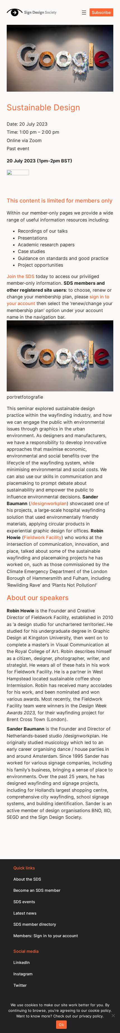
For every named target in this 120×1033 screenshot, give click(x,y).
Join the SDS (20, 276)
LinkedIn (21, 962)
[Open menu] (84, 12)
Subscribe (101, 12)
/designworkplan (48, 503)
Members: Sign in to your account (45, 935)
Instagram (23, 973)
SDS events (24, 901)
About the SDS (27, 879)
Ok (61, 1024)
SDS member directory (34, 924)
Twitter (20, 985)
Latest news (25, 913)
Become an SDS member (36, 890)
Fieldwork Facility (42, 537)
